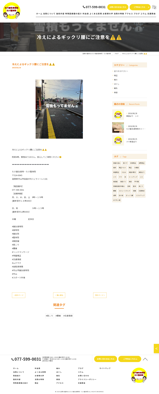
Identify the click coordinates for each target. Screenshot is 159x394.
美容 (116, 92)
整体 (134, 186)
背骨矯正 (133, 163)
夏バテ (125, 163)
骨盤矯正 (116, 172)
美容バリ (123, 181)
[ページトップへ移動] (145, 359)
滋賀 (128, 186)
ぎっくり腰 (129, 195)
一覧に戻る (59, 295)
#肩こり (49, 315)
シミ (141, 177)
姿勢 (114, 195)
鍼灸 (116, 88)
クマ (120, 177)
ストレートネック (124, 191)
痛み (116, 79)
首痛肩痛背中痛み (119, 186)
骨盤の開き (132, 172)
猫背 (114, 167)
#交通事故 (68, 315)
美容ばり (141, 172)
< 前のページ (18, 295)
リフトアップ (140, 195)
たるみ (124, 172)
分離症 (136, 167)
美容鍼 (115, 181)
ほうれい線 (116, 200)
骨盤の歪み (116, 163)
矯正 (116, 75)
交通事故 (141, 191)
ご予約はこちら (139, 7)
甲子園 (136, 181)
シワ (114, 177)
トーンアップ (133, 177)
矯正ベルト (122, 167)
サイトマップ (105, 368)
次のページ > (100, 295)
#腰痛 (58, 315)
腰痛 (114, 191)
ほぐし (116, 84)
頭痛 (134, 191)
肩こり (141, 186)
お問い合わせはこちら (118, 7)
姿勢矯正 (141, 163)
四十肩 (121, 195)
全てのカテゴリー (121, 71)
